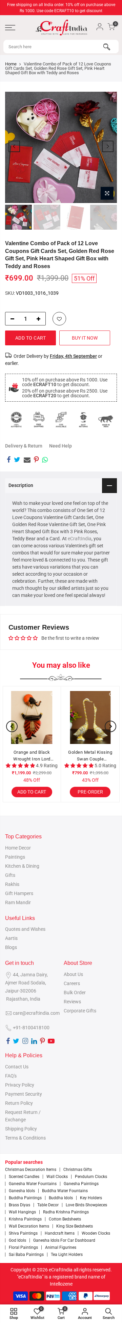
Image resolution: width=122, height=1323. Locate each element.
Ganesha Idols (22, 1190)
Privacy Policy (19, 1085)
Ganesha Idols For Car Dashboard (64, 1240)
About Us (73, 974)
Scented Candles (24, 1176)
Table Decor (48, 1205)
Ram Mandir (18, 902)
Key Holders (91, 1198)
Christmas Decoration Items (30, 1169)
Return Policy (19, 1103)
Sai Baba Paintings (26, 1254)
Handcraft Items (60, 1233)
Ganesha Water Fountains (33, 1183)
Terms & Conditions (25, 1138)
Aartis (11, 938)
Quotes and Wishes (25, 929)
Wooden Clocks (96, 1233)
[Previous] (14, 146)
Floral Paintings (23, 1247)
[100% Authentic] (16, 419)
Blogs (11, 947)
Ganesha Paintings (81, 1183)
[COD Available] (61, 419)
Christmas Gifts (77, 1169)
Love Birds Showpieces (86, 1205)
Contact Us (16, 1066)
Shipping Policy (21, 1128)
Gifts (10, 875)
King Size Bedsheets (74, 1226)
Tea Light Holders (67, 1254)
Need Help (60, 446)
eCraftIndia (80, 538)
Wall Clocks (57, 1176)
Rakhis (12, 884)
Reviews (72, 1001)
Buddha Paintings (25, 1198)
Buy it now (85, 338)
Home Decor (18, 848)
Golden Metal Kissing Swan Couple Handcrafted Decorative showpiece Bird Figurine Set (90, 756)
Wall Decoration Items (29, 1226)
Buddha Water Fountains (65, 1190)
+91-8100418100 (31, 1027)
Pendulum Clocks (91, 1176)
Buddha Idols (61, 1198)
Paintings (15, 857)
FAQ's (11, 1075)
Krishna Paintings (25, 1219)
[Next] (108, 146)
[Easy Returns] (83, 419)
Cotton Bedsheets (65, 1219)
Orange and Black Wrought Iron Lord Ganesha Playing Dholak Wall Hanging (31, 756)
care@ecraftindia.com (36, 1013)
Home (11, 64)
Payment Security (23, 1094)
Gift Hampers (19, 893)
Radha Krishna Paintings (66, 1212)
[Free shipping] (38, 419)
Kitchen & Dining (22, 866)
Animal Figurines (60, 1247)
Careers (72, 983)
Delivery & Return (23, 446)
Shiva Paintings (23, 1233)
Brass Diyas (19, 1205)
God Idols (17, 1240)
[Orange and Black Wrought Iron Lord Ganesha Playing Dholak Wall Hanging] (32, 717)
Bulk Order (75, 992)
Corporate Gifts (80, 1010)
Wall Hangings (22, 1212)
